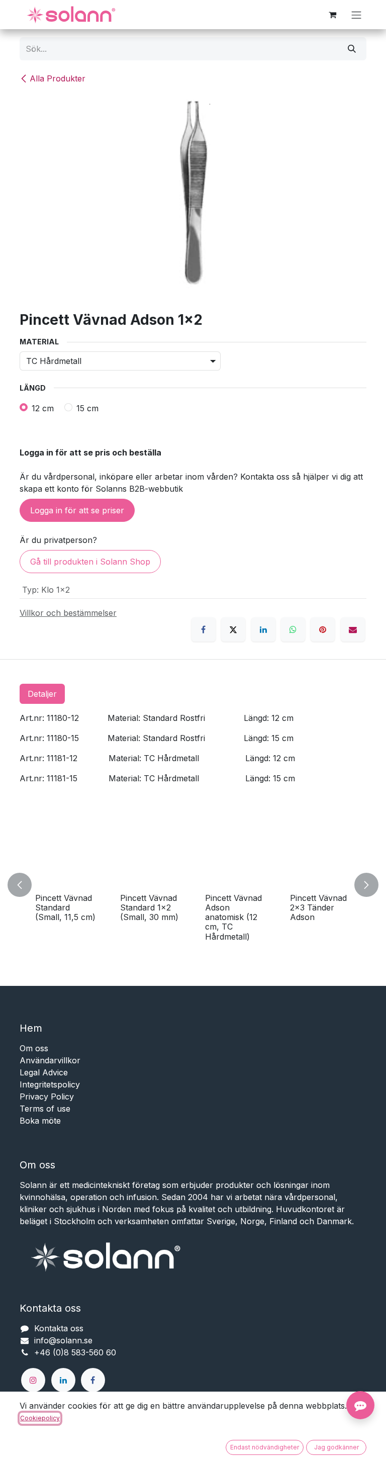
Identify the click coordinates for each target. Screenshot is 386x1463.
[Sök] (351, 48)
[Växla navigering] (356, 14)
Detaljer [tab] (42, 694)
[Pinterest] (323, 629)
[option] (193, 885)
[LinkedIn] (263, 629)
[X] (233, 629)
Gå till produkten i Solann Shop (90, 562)
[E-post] (353, 629)
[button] (26, 885)
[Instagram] (33, 1380)
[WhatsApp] (293, 629)
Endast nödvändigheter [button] (264, 1447)
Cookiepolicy (40, 1418)
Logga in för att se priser (77, 510)
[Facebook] (203, 629)
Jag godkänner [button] (336, 1447)
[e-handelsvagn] (332, 15)
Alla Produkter (57, 78)
